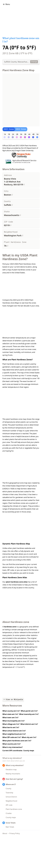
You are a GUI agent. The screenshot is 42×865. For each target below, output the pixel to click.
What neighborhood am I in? (14, 734)
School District (11, 797)
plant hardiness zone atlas (17, 582)
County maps (28, 750)
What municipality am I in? (13, 721)
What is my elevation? (15, 765)
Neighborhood (11, 801)
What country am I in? (11, 744)
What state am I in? (10, 714)
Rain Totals (10, 827)
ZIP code (9, 805)
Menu (8, 4)
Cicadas (9, 813)
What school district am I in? (14, 731)
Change (34, 62)
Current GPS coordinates (12, 750)
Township (9, 793)
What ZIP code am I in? (11, 737)
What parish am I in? (29, 711)
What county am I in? (11, 711)
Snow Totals (10, 823)
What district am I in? (29, 724)
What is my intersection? (12, 747)
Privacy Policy (14, 833)
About (4, 833)
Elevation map (11, 769)
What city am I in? (29, 737)
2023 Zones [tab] (9, 129)
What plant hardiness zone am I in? (16, 740)
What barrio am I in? (10, 727)
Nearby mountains (13, 774)
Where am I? (11, 784)
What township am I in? (29, 714)
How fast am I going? (14, 779)
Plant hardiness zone (14, 809)
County (8, 788)
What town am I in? (10, 717)
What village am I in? (11, 724)
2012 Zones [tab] (21, 129)
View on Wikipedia (14, 699)
